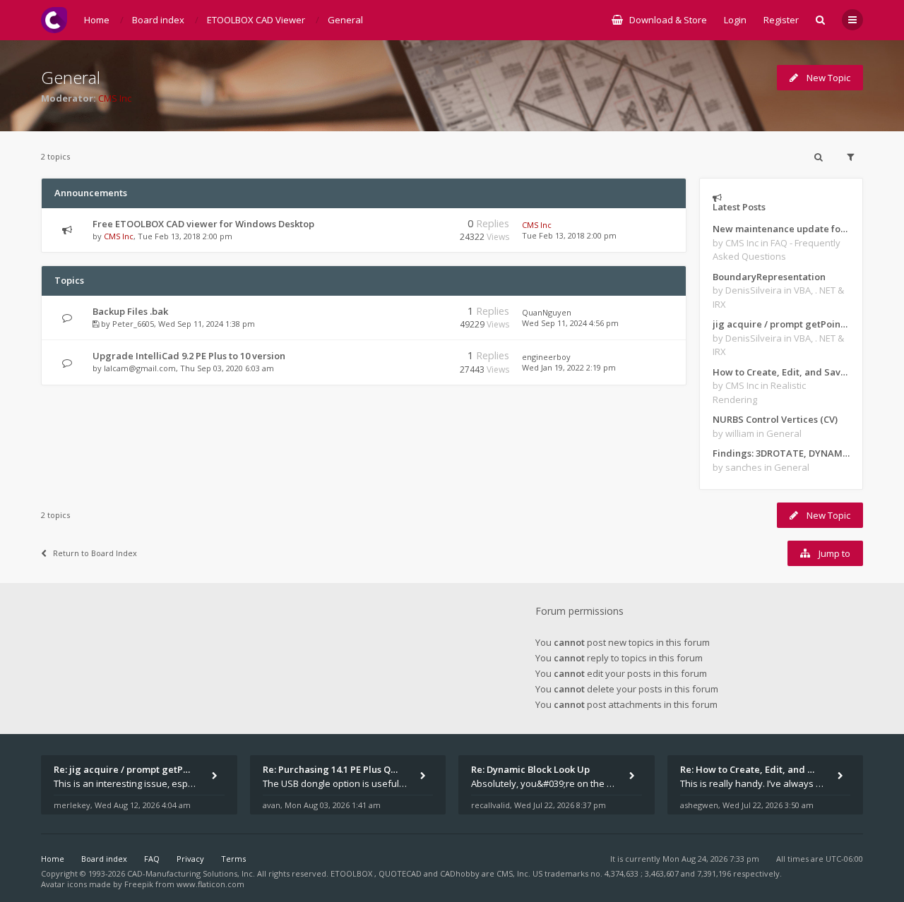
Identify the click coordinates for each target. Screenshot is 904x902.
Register (781, 19)
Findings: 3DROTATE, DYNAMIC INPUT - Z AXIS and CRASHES (781, 453)
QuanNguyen (546, 312)
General (70, 77)
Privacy (190, 858)
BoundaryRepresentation (769, 276)
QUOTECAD (401, 873)
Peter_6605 (133, 323)
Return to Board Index (95, 553)
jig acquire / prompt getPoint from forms (781, 324)
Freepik (138, 884)
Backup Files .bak (130, 311)
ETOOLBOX (352, 873)
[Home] (54, 20)
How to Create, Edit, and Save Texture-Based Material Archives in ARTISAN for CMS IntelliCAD (781, 372)
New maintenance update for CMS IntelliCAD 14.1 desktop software (781, 228)
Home (52, 858)
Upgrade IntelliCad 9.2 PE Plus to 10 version (189, 355)
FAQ (152, 858)
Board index (104, 858)
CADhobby (460, 873)
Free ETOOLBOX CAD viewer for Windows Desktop (203, 223)
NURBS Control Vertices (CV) (775, 419)
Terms (233, 858)
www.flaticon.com (210, 884)
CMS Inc (114, 98)
